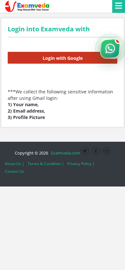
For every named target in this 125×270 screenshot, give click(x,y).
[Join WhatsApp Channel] (110, 48)
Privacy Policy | (81, 163)
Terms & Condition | (46, 163)
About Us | (14, 163)
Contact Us (14, 171)
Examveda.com (64, 153)
